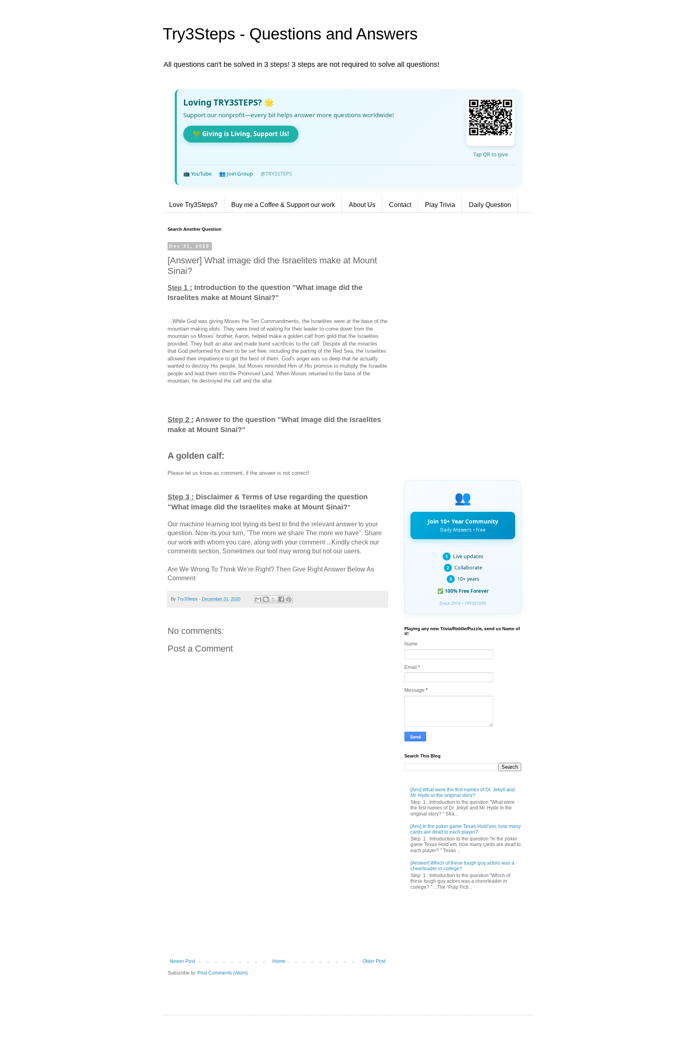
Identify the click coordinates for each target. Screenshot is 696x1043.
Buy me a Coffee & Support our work (283, 204)
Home (279, 961)
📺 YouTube (197, 173)
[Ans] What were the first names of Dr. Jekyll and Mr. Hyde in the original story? (462, 792)
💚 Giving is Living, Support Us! (241, 134)
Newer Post (182, 961)
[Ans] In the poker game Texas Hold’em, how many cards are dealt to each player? (465, 829)
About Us (362, 204)
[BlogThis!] (266, 599)
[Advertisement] (277, 892)
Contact (400, 204)
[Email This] (258, 599)
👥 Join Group (236, 173)
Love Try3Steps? (193, 204)
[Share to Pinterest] (289, 599)
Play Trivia (440, 204)
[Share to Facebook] (281, 599)
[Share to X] (273, 599)
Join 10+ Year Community (463, 525)
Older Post (373, 961)
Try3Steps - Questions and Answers (290, 34)
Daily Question (490, 204)
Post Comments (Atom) (222, 973)
